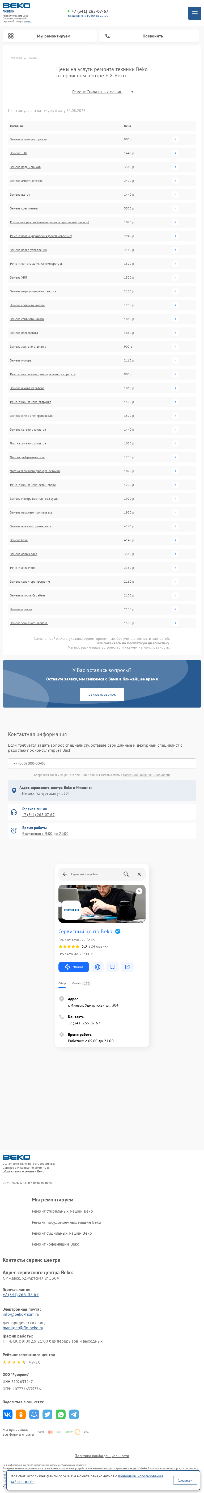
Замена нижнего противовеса (31, 526)
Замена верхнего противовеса (31, 512)
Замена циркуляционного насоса (33, 291)
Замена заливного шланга (28, 346)
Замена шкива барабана (27, 388)
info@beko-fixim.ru (21, 1314)
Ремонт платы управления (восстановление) (41, 236)
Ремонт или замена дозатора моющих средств (42, 374)
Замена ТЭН (18, 153)
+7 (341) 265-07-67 (90, 11)
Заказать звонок (102, 694)
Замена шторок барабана (27, 595)
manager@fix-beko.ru (23, 1327)
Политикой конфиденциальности (146, 775)
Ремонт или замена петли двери (33, 485)
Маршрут (78, 967)
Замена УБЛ (18, 277)
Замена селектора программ (30, 581)
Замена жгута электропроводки (32, 416)
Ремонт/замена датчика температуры (36, 264)
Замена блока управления (28, 250)
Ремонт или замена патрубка (30, 402)
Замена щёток (20, 194)
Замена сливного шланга (27, 305)
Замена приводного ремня (28, 139)
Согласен (185, 1480)
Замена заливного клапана (29, 623)
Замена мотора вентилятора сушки (35, 499)
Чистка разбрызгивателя (27, 457)
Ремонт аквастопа (22, 568)
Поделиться (7, 1414)
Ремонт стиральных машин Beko (62, 1211)
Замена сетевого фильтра (28, 429)
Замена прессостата (24, 333)
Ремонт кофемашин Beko (55, 1244)
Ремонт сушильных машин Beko (62, 1233)
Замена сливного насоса (27, 319)
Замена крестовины (24, 208)
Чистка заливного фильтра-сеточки (35, 471)
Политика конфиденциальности (102, 1455)
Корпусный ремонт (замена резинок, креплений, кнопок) (49, 222)
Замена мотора (20, 360)
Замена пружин (21, 609)
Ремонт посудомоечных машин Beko (66, 1222)
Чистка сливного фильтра (28, 443)
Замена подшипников (25, 167)
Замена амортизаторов (26, 181)
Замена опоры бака (23, 554)
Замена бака (19, 540)
